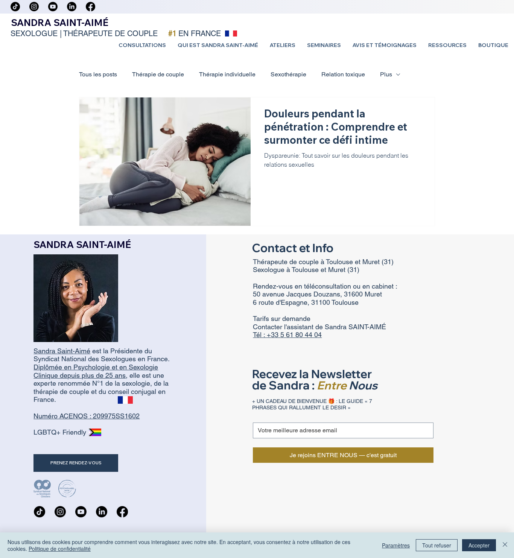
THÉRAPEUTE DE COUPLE (110, 33)
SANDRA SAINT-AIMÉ (59, 22)
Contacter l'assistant (284, 327)
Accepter (479, 545)
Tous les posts (98, 74)
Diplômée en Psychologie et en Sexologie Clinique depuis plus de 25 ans (95, 371)
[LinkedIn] (71, 6)
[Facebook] (90, 6)
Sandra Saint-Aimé (61, 351)
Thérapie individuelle (227, 74)
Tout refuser (436, 545)
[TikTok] (15, 6)
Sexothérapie (288, 74)
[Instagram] (34, 6)
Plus (386, 74)
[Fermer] (504, 545)
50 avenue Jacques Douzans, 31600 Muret (317, 294)
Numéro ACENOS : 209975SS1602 (86, 416)
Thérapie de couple (158, 74)
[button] (142, 45)
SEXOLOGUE (34, 33)
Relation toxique (343, 74)
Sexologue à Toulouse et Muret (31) (306, 270)
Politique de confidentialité (60, 548)
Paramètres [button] (396, 545)
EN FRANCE (199, 33)
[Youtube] (53, 6)
